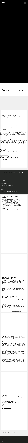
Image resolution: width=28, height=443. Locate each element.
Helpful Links (3, 438)
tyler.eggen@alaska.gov (7, 154)
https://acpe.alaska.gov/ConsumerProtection (10, 405)
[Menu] (25, 3)
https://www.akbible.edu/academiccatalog (9, 214)
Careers (3, 440)
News (2, 441)
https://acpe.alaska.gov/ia (14, 157)
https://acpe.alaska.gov (8, 156)
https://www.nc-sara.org (6, 408)
